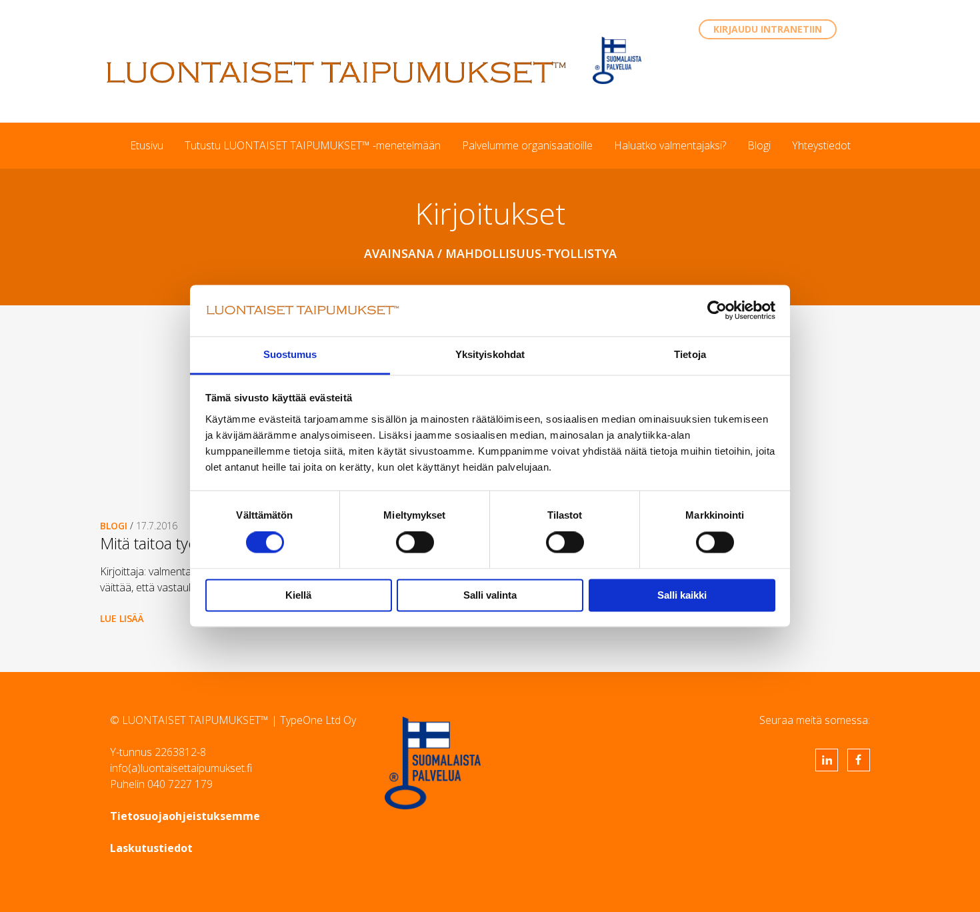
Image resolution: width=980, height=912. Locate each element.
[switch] (415, 542)
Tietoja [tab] (690, 354)
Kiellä (298, 595)
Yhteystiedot (821, 145)
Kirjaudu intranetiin (767, 29)
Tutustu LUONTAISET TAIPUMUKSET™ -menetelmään (313, 145)
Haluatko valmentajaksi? (670, 145)
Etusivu (146, 145)
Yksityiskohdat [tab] (490, 354)
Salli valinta (490, 595)
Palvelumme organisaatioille (527, 145)
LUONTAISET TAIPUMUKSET (336, 72)
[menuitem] (146, 145)
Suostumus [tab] (290, 354)
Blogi (759, 145)
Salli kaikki (682, 595)
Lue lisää (122, 618)
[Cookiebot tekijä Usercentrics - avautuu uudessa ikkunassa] (717, 311)
